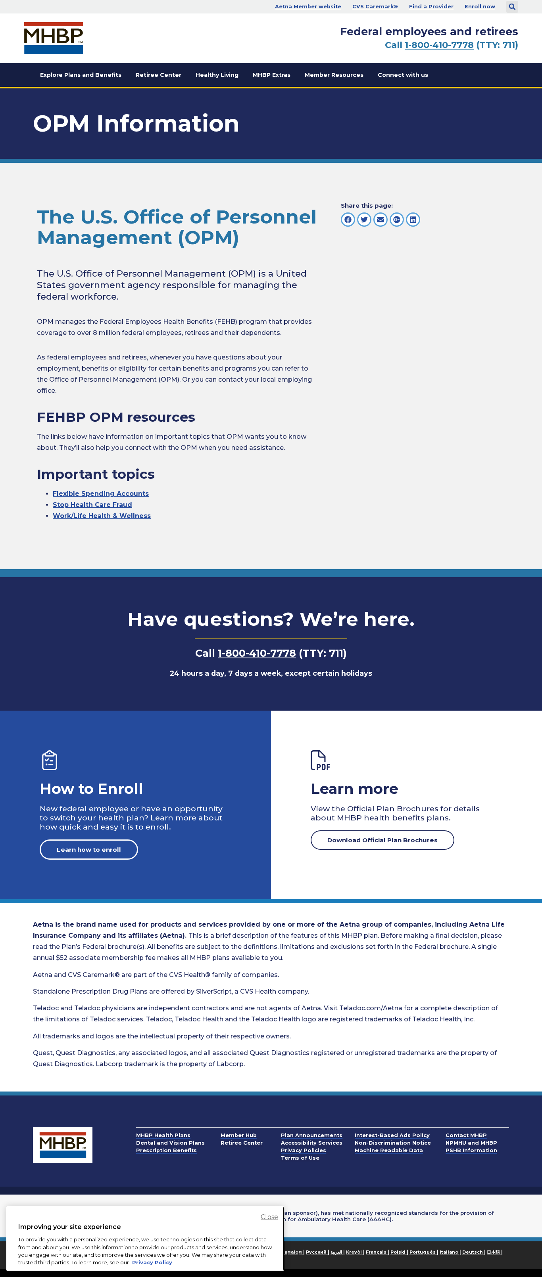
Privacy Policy (152, 1262)
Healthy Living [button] (217, 74)
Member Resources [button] (334, 74)
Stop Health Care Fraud (92, 505)
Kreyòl (354, 1252)
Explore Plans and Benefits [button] (80, 74)
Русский (317, 1252)
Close (269, 1217)
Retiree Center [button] (158, 74)
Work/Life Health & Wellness (102, 516)
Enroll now (480, 7)
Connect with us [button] (403, 74)
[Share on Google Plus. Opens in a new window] (397, 219)
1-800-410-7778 (439, 44)
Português (423, 1252)
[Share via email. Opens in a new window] (380, 219)
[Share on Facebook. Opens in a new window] (348, 219)
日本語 (494, 1252)
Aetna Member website (308, 7)
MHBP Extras (271, 74)
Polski (398, 1252)
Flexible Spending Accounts (101, 493)
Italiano (449, 1252)
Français (377, 1252)
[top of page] (514, 1253)
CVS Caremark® (375, 7)
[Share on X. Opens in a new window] (364, 219)
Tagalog (292, 1252)
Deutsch (473, 1252)
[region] (145, 1238)
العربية (337, 1252)
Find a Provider (431, 7)
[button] (512, 7)
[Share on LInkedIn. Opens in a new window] (413, 219)
